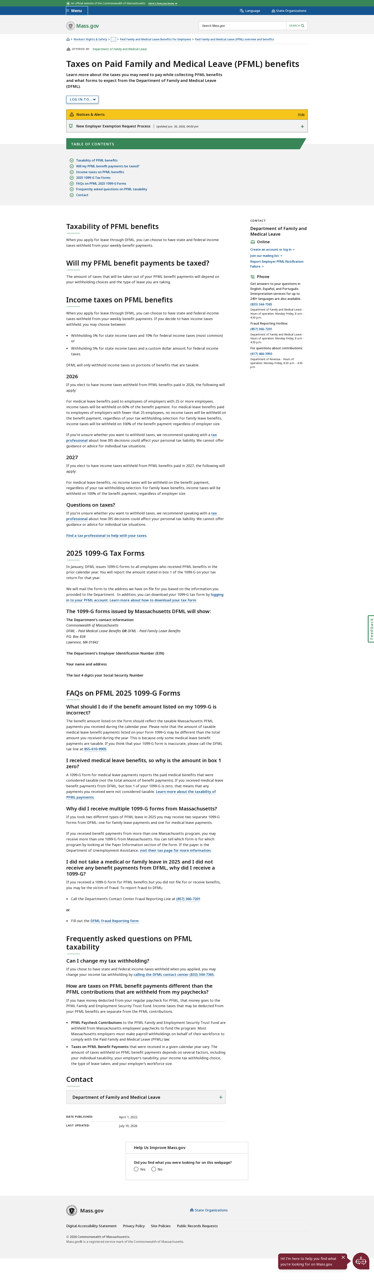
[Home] (68, 39)
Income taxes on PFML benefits (100, 172)
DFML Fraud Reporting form (114, 920)
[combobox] (253, 25)
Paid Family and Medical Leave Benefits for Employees (155, 39)
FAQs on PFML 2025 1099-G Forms (101, 183)
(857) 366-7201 (188, 898)
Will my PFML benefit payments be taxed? (107, 166)
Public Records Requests (197, 1226)
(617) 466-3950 (261, 354)
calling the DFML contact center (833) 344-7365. (174, 974)
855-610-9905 (95, 749)
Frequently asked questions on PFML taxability (111, 189)
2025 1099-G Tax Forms (93, 178)
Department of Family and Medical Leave (120, 49)
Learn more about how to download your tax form (152, 600)
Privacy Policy (134, 1226)
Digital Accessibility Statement (91, 1226)
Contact (82, 195)
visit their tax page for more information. (175, 850)
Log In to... (81, 99)
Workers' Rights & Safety (90, 39)
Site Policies (161, 1226)
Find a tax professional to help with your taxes (106, 535)
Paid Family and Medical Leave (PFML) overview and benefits (234, 39)
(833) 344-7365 (261, 304)
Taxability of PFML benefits (97, 160)
